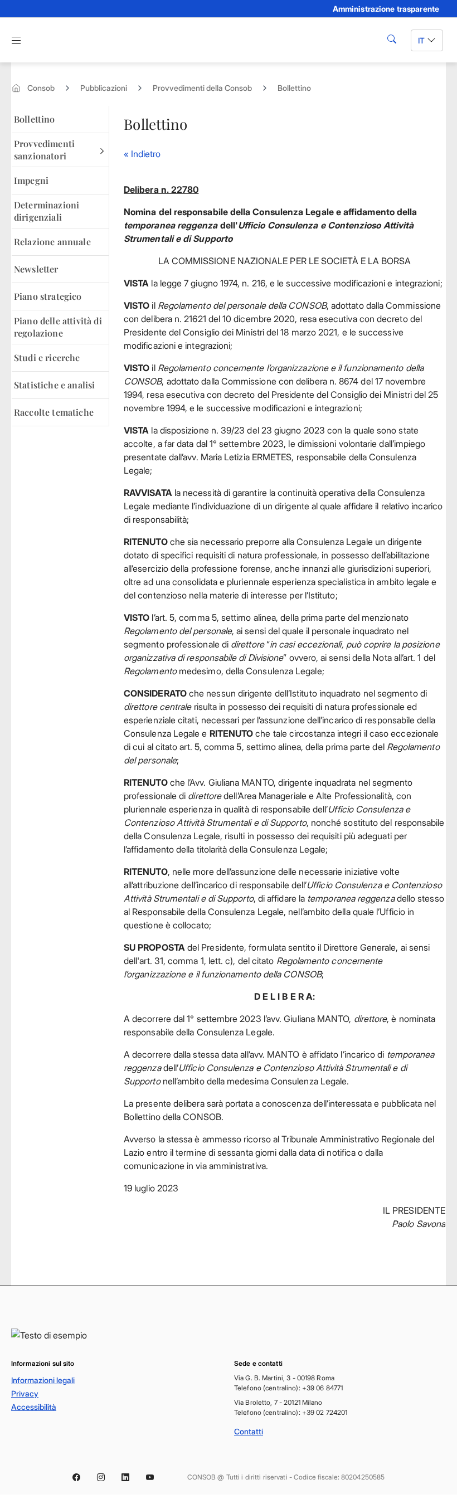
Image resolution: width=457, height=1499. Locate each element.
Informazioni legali (43, 1380)
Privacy (24, 1393)
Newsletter (36, 269)
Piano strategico (48, 296)
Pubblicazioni (103, 88)
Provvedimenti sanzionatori (44, 150)
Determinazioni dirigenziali (46, 211)
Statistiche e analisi (54, 385)
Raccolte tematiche (54, 412)
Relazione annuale (52, 241)
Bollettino (294, 88)
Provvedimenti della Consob (202, 88)
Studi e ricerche (47, 357)
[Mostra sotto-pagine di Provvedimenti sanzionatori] (102, 150)
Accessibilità (33, 1407)
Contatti (248, 1431)
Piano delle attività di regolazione (58, 327)
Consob (41, 88)
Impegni (31, 180)
